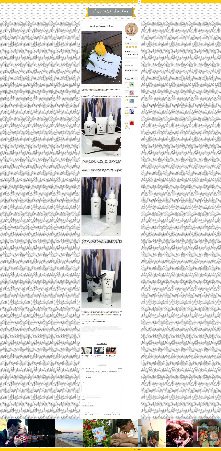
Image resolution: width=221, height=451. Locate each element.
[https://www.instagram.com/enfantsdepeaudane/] (133, 48)
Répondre (120, 368)
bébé (83, 326)
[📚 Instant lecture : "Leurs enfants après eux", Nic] (152, 433)
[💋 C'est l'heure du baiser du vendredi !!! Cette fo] (179, 433)
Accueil (82, 1)
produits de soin (86, 330)
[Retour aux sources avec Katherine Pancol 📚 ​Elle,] (96, 433)
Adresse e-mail (127, 61)
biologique (88, 326)
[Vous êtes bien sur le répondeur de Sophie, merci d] (69, 433)
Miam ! (102, 1)
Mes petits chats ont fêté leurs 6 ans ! (110, 356)
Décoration (92, 1)
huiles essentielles (91, 328)
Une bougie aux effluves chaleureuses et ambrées (98, 356)
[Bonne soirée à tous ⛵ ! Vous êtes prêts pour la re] (41, 433)
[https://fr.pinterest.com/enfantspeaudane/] (136, 48)
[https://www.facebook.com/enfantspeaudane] (127, 48)
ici (105, 321)
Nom (82, 393)
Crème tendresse (109, 326)
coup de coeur (101, 326)
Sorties (98, 1)
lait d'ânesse (100, 328)
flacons (84, 328)
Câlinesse (83, 92)
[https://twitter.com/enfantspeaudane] (130, 48)
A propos (122, 1)
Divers (116, 1)
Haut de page (137, 449)
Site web (83, 399)
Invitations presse (109, 1)
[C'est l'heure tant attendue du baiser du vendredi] (124, 433)
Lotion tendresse (117, 328)
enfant (116, 326)
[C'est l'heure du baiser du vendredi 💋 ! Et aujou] (14, 433)
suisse (92, 330)
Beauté (86, 1)
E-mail (82, 396)
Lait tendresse (108, 328)
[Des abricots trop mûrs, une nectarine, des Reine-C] (207, 433)
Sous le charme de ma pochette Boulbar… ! (86, 356)
